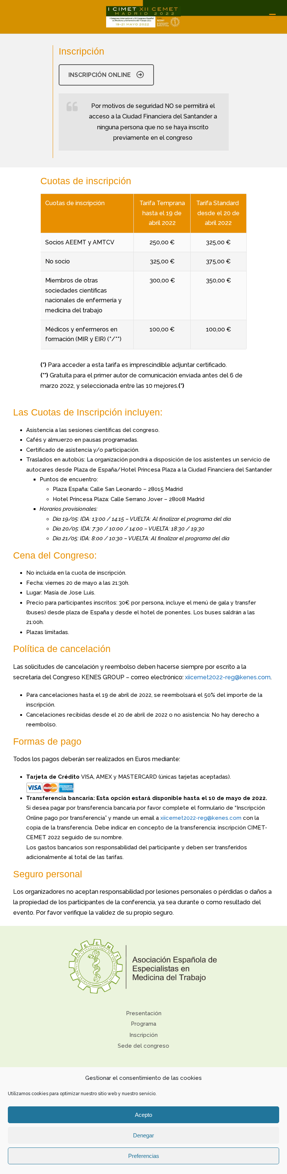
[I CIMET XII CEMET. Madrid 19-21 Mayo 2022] (143, 17)
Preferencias (143, 1156)
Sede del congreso (143, 1045)
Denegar (143, 1135)
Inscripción (143, 1035)
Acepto (143, 1115)
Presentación (143, 1013)
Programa (143, 1023)
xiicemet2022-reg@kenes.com (228, 677)
